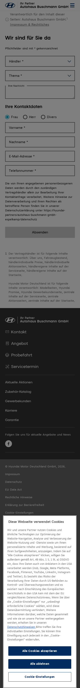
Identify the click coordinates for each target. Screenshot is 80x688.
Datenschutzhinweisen (21, 627)
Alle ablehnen (39, 664)
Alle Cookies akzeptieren (39, 651)
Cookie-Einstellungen (40, 677)
